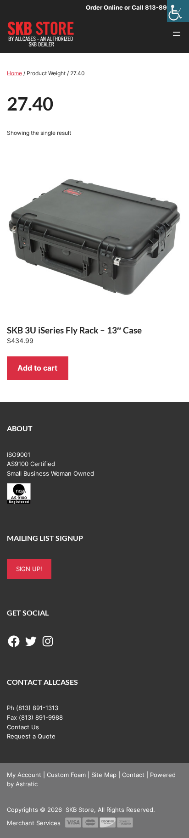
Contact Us (23, 727)
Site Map (104, 774)
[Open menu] (176, 33)
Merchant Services (34, 823)
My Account (24, 774)
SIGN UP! (29, 568)
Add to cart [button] (37, 367)
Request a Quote (31, 736)
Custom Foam (66, 774)
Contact (133, 774)
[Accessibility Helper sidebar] (178, 11)
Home (14, 73)
